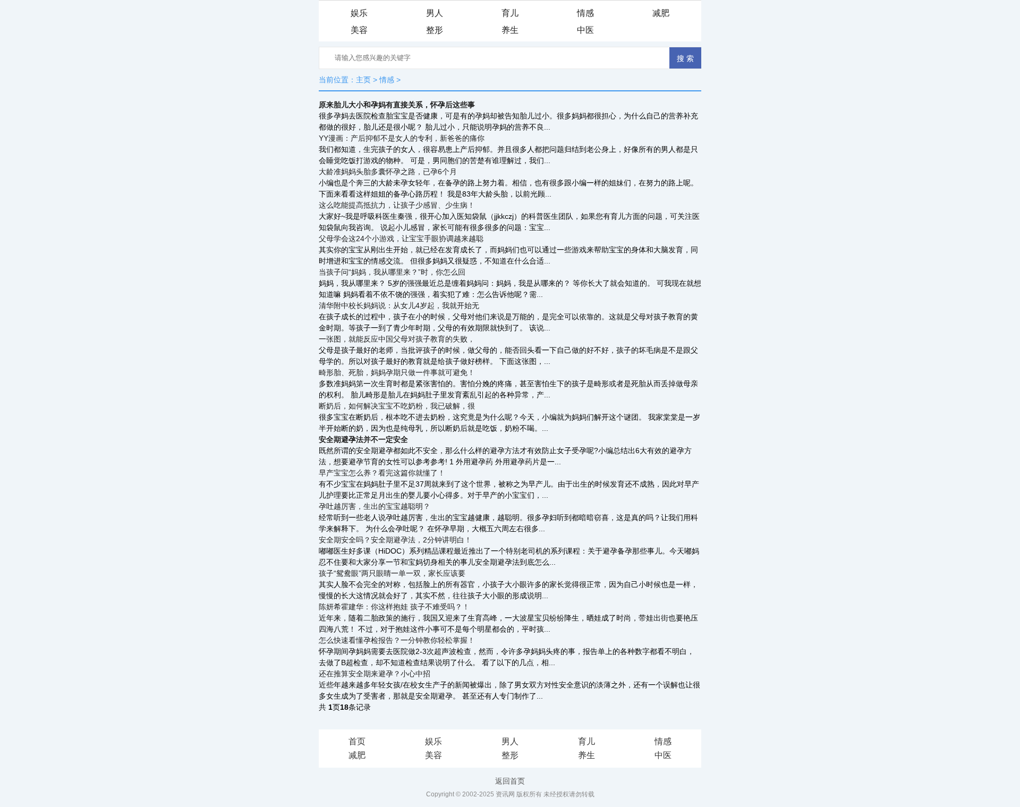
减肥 (660, 13)
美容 (359, 30)
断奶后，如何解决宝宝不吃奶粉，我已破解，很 (397, 406)
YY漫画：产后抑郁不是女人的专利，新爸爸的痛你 (401, 138)
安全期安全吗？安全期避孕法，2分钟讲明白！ (395, 540)
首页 (357, 741)
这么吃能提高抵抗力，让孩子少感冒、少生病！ (397, 205)
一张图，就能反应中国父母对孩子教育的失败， (397, 339)
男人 (434, 13)
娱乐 (359, 13)
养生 (510, 30)
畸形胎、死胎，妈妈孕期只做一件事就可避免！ (397, 372)
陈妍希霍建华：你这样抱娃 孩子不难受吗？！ (394, 606)
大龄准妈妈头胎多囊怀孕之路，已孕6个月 (388, 171)
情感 (585, 13)
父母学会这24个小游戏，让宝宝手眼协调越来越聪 (401, 238)
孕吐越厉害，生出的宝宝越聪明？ (374, 506)
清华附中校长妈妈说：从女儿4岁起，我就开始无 (399, 305)
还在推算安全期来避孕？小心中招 (374, 673)
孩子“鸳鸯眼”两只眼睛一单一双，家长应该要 (392, 573)
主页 (363, 79)
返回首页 (510, 781)
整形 (434, 30)
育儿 (510, 13)
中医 (585, 30)
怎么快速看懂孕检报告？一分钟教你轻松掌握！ (397, 640)
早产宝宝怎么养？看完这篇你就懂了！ (382, 473)
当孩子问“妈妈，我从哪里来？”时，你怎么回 (392, 272)
